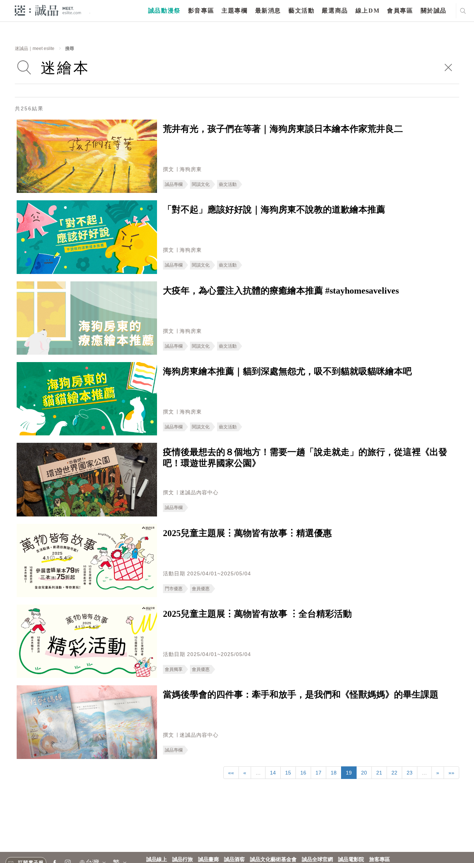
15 (288, 773)
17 (318, 773)
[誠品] (48, 10)
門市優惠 (174, 588)
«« (231, 773)
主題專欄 (234, 10)
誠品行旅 (182, 859)
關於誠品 (434, 10)
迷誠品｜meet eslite (34, 48)
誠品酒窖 (234, 859)
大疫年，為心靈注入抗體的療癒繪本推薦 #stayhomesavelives (281, 290)
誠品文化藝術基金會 (273, 859)
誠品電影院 (351, 859)
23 (410, 773)
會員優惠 (201, 588)
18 (334, 773)
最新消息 (268, 10)
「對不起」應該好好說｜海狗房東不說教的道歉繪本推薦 (274, 209)
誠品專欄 (174, 184)
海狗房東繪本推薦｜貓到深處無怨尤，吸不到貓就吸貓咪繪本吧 (287, 371)
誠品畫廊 (208, 859)
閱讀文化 (201, 184)
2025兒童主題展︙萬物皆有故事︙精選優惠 (247, 533)
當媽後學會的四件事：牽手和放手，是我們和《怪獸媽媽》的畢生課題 (300, 694)
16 (303, 773)
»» (451, 773)
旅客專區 (379, 859)
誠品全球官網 (317, 859)
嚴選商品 (335, 10)
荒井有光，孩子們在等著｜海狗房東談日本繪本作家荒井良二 (283, 129)
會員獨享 (174, 669)
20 (364, 773)
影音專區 (201, 10)
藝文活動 (301, 10)
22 (394, 773)
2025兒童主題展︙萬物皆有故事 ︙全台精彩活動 (257, 614)
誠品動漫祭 (164, 10)
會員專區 (400, 10)
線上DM (368, 10)
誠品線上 (156, 859)
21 (379, 773)
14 (273, 773)
